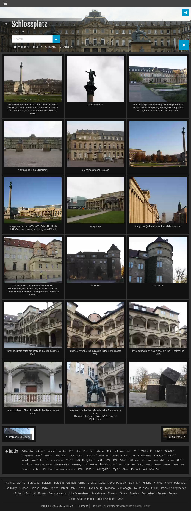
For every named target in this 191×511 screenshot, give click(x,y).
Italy (72, 488)
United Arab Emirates (81, 499)
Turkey (173, 493)
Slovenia (112, 493)
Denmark (134, 482)
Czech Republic (117, 482)
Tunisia (162, 493)
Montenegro (124, 488)
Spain (123, 493)
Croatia (92, 482)
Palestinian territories (173, 488)
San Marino (98, 493)
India (45, 488)
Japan (81, 488)
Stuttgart (69, 47)
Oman (155, 488)
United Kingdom (105, 499)
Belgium (46, 482)
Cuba (102, 482)
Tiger (147, 506)
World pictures (28, 47)
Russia (42, 493)
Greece (23, 488)
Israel (64, 488)
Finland (147, 482)
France (158, 482)
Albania (10, 482)
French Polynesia (175, 482)
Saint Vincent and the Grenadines (69, 493)
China (81, 482)
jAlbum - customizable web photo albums (117, 506)
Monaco (110, 488)
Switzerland (148, 493)
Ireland (54, 488)
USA (120, 499)
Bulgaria (59, 482)
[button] (7, 503)
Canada (71, 482)
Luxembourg (95, 488)
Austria (21, 482)
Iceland (35, 488)
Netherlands (141, 488)
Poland (19, 493)
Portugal (31, 493)
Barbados (33, 482)
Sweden (134, 493)
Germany (50, 47)
